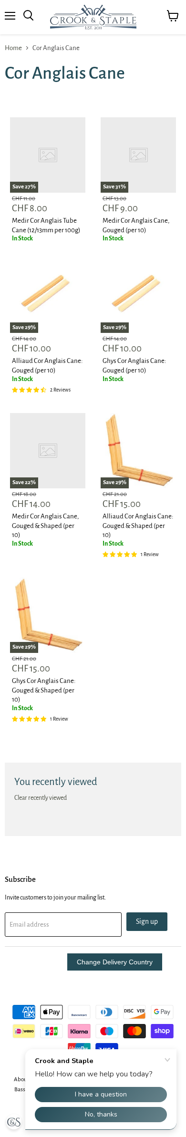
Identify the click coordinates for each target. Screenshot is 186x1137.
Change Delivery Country (115, 962)
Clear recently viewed (40, 798)
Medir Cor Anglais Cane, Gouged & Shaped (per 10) (45, 525)
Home (13, 48)
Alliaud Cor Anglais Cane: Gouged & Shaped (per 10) (138, 525)
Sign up (147, 921)
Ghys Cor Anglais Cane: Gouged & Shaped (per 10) (43, 690)
